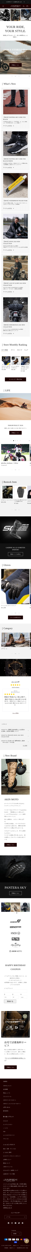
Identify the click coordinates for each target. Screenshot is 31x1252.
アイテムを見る (7, 125)
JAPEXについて (7, 1085)
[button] (3, 6)
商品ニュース (6, 1093)
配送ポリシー (12, 1247)
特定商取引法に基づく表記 (22, 1247)
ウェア (26, 350)
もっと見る (16, 713)
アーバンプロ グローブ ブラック (8, 605)
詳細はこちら (15, 65)
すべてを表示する (15, 617)
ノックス (5, 1128)
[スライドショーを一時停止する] (29, 76)
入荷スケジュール (7, 1166)
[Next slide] (28, 364)
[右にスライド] (19, 470)
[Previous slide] (3, 364)
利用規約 (6, 1247)
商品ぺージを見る (15, 554)
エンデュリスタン (7, 1124)
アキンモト (6, 1138)
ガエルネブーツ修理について (10, 1170)
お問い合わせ (6, 1107)
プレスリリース (7, 1096)
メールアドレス (8, 988)
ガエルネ (5, 1121)
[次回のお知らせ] (28, 2)
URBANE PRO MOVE (15, 667)
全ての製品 (5, 350)
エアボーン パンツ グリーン (7, 500)
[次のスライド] (19, 76)
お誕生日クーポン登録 (9, 1174)
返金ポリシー (16, 1245)
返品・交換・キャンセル (9, 1148)
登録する (10, 1001)
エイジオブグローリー (9, 1135)
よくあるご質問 (7, 1152)
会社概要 (5, 1089)
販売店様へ (6, 1111)
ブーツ (13, 350)
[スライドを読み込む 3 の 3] (17, 441)
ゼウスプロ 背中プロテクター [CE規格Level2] (20, 500)
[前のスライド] (12, 76)
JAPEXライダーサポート (9, 1100)
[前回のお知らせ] (3, 2)
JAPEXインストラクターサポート (12, 1103)
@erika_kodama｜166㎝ (9, 463)
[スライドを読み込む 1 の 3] (14, 441)
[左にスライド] (12, 470)
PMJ (4, 1131)
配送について (6, 1163)
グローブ (19, 350)
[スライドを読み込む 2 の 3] (15, 441)
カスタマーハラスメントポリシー (12, 1156)
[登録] (24, 1217)
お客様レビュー (7, 1159)
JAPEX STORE (8, 1245)
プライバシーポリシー (25, 1245)
